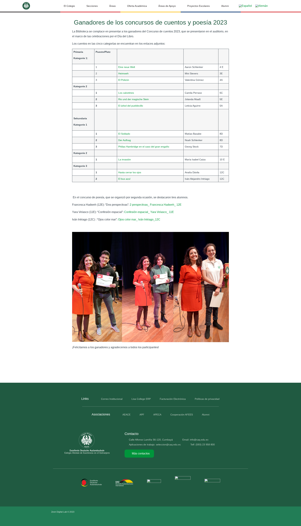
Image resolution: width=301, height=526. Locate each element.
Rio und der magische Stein (133, 99)
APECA (157, 414)
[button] (277, 6)
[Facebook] (224, 512)
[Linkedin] (246, 512)
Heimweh (123, 73)
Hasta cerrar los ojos (129, 172)
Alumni (225, 6)
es (132, 92)
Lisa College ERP (141, 399)
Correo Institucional (111, 399)
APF (142, 414)
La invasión (124, 159)
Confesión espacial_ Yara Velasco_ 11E (149, 212)
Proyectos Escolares (198, 6)
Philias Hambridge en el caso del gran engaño (143, 146)
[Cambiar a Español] (245, 5)
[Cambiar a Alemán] (261, 5)
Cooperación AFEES (181, 414)
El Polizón (123, 80)
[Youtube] (238, 512)
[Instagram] (231, 512)
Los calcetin (124, 92)
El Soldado (124, 133)
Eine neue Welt (126, 67)
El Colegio (69, 6)
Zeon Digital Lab (59, 512)
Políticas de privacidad (207, 399)
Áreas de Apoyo (167, 6)
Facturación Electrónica (173, 399)
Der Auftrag (124, 140)
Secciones (92, 6)
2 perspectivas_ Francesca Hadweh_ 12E (156, 204)
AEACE (126, 414)
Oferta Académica (137, 6)
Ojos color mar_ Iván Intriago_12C (139, 219)
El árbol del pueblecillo (130, 105)
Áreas (112, 6)
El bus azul (124, 178)
